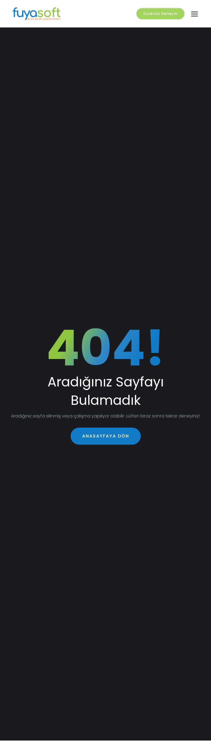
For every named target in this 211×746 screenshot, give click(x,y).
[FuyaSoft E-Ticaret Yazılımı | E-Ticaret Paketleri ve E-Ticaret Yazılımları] (40, 13)
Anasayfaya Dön (105, 436)
